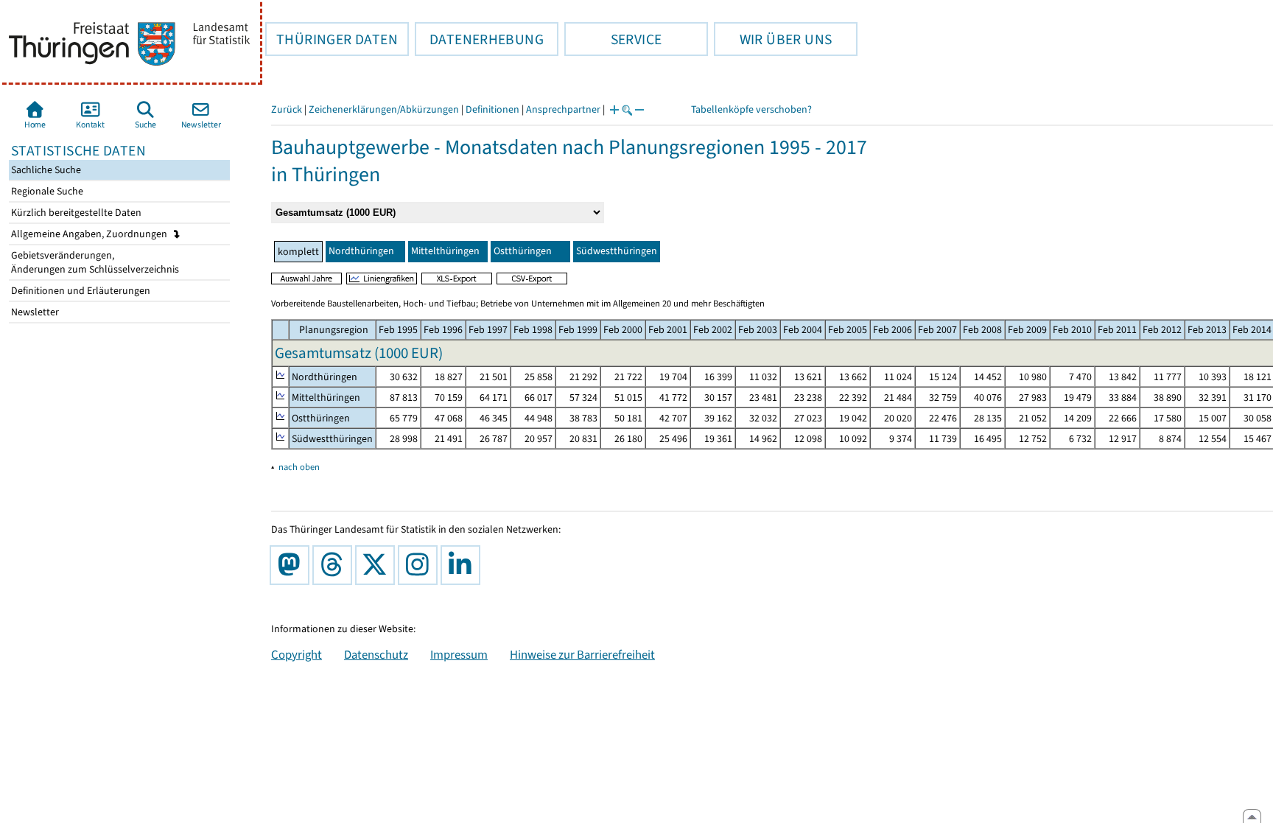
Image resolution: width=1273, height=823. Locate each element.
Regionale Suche (46, 191)
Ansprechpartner (563, 109)
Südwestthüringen (616, 251)
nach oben (299, 466)
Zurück (286, 109)
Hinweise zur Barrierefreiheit (582, 654)
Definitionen (492, 109)
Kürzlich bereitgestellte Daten (75, 213)
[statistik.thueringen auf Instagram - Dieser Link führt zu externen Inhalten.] (420, 565)
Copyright (296, 654)
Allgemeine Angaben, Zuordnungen (90, 234)
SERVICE (613, 39)
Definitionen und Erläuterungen (79, 291)
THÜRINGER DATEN (331, 39)
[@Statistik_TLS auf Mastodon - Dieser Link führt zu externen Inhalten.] (292, 565)
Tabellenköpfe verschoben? (751, 109)
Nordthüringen (361, 251)
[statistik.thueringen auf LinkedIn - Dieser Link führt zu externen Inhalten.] (463, 565)
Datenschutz (376, 654)
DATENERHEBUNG (479, 39)
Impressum (459, 654)
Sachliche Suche (45, 170)
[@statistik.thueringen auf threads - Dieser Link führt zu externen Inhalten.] (335, 565)
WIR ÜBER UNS (773, 39)
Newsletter (34, 312)
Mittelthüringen (445, 251)
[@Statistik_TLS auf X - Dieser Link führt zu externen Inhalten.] (378, 565)
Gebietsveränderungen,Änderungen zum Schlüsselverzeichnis (94, 262)
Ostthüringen (523, 251)
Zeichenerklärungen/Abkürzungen (384, 109)
